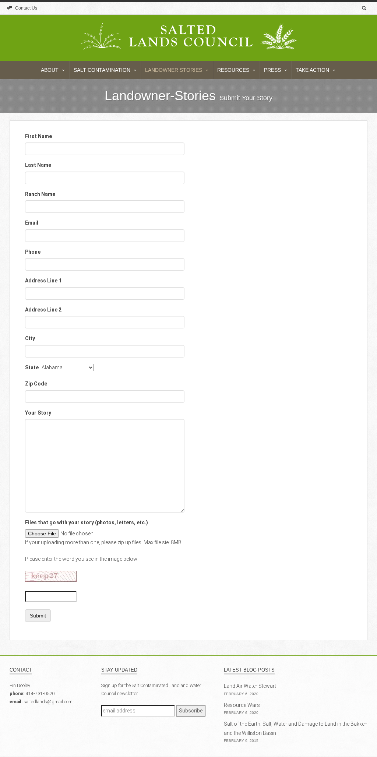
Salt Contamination (103, 70)
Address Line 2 (43, 310)
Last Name (38, 165)
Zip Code (36, 384)
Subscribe (190, 711)
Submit (38, 616)
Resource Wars (242, 705)
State (32, 367)
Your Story (38, 413)
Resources (234, 70)
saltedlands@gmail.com (48, 701)
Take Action (313, 70)
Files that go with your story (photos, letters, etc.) (86, 522)
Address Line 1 (43, 281)
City (30, 338)
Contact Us (25, 8)
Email (31, 223)
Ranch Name (40, 194)
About (50, 70)
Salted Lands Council (189, 45)
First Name (38, 136)
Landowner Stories (174, 70)
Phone (32, 252)
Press (273, 70)
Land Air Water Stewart (250, 686)
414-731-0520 (40, 693)
